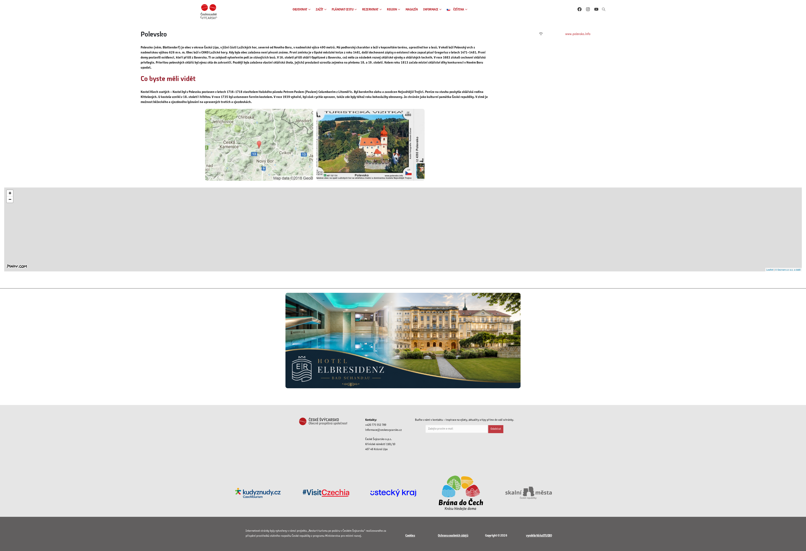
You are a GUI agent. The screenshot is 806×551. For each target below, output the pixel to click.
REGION (392, 9)
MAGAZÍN (412, 9)
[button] (604, 9)
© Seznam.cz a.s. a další (788, 269)
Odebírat (496, 429)
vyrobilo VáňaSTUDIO (539, 535)
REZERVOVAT (370, 9)
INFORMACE (430, 9)
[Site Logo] (208, 11)
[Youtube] (596, 9)
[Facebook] (579, 9)
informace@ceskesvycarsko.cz (383, 430)
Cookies (410, 535)
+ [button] (10, 193)
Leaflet (769, 269)
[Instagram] (588, 9)
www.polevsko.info (577, 34)
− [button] (10, 199)
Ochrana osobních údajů (453, 535)
